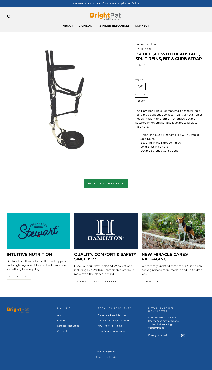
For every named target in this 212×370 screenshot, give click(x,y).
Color (140, 94)
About (68, 25)
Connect (142, 25)
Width (140, 80)
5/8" (140, 86)
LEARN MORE (19, 276)
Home (139, 44)
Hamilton (150, 44)
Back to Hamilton (108, 183)
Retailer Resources (113, 25)
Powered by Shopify (106, 357)
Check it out (155, 281)
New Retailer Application (112, 331)
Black (141, 100)
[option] (106, 3)
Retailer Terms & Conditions (114, 320)
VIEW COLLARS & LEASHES (97, 281)
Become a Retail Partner (112, 315)
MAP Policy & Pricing (110, 325)
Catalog (85, 25)
